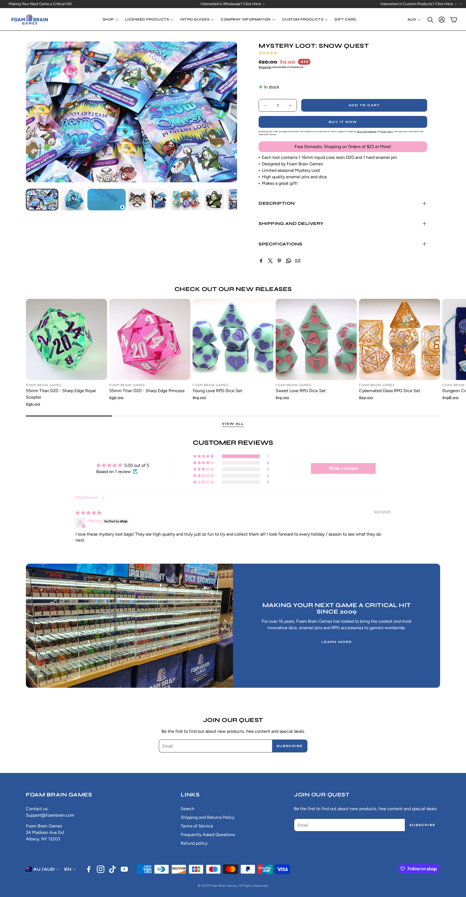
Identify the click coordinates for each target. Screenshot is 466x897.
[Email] (297, 260)
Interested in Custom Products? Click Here (417, 4)
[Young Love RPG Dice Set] (233, 339)
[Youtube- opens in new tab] (124, 869)
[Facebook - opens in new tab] (88, 869)
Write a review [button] (343, 468)
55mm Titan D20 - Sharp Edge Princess (146, 390)
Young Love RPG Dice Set (217, 390)
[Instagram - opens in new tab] (100, 869)
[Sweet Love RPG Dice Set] (316, 339)
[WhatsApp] (288, 260)
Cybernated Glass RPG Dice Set (389, 390)
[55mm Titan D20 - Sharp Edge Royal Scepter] (66, 339)
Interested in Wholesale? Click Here (231, 4)
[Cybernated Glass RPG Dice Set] (399, 339)
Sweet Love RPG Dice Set (301, 390)
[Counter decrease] (265, 105)
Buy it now (343, 122)
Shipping (265, 67)
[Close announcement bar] (461, 4)
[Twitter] (270, 260)
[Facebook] (261, 260)
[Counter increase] (290, 105)
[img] (88, 512)
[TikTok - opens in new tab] (112, 869)
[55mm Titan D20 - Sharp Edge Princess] (149, 339)
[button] (430, 19)
